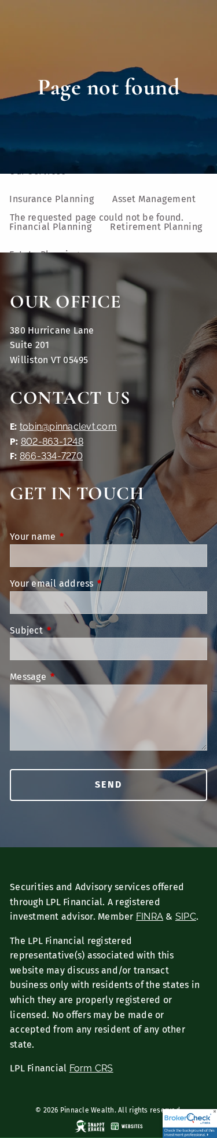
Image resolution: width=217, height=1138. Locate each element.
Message (76, 676)
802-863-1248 (52, 441)
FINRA (149, 916)
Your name (80, 536)
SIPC (185, 916)
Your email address (99, 583)
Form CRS (91, 1068)
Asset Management (154, 198)
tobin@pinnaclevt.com (68, 426)
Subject (74, 630)
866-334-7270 (51, 456)
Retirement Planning (156, 226)
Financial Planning (50, 226)
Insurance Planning (51, 198)
